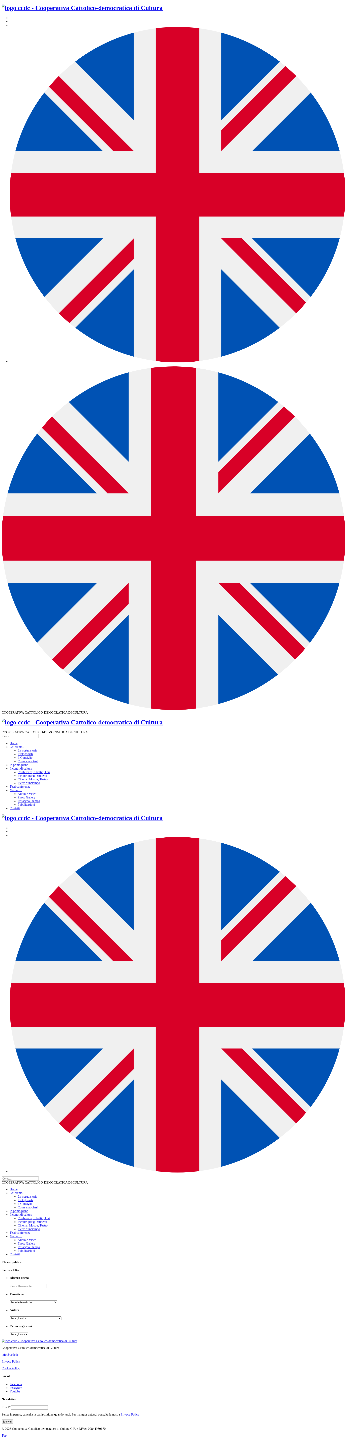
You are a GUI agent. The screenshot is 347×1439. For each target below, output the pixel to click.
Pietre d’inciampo (29, 783)
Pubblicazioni (26, 804)
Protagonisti (25, 754)
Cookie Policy (11, 1368)
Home (13, 743)
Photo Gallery (26, 797)
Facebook (16, 1384)
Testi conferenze (20, 786)
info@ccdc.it (10, 1354)
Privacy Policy (11, 1361)
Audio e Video (27, 793)
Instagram (16, 1387)
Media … (16, 790)
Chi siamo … (18, 746)
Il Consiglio (25, 757)
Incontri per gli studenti (32, 775)
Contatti (15, 808)
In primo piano (19, 765)
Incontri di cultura (21, 768)
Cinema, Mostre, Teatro (33, 779)
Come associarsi (28, 761)
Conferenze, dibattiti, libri (34, 772)
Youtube (15, 1391)
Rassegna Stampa (29, 801)
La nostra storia (27, 750)
